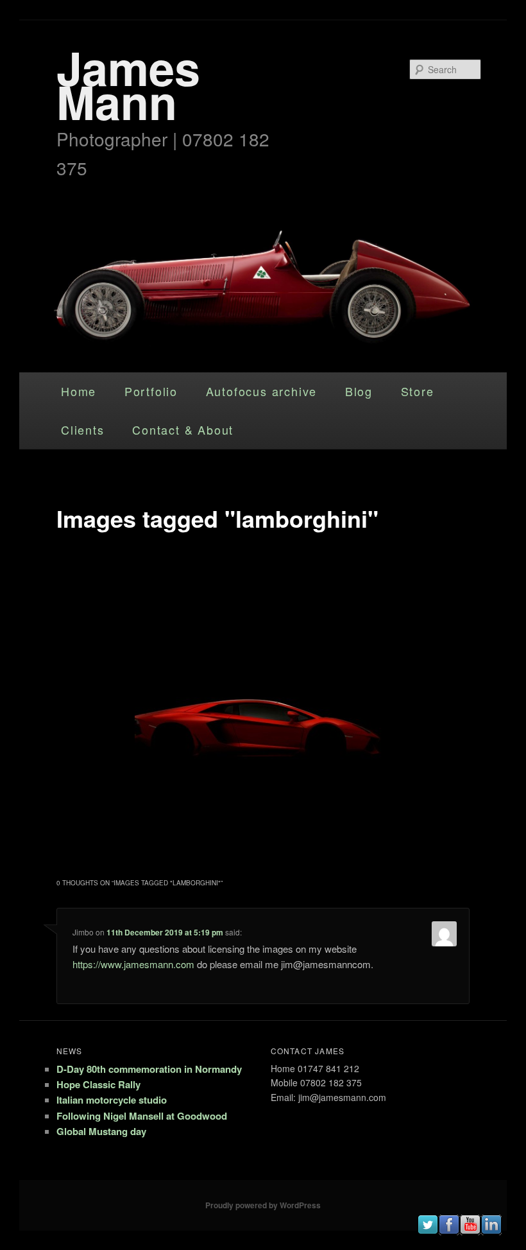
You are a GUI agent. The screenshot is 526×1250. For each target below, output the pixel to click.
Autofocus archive (262, 391)
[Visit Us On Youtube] (469, 1231)
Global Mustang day (101, 1131)
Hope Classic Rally (98, 1084)
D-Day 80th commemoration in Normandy (149, 1069)
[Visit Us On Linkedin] (491, 1231)
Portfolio (151, 391)
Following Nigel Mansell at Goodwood (141, 1116)
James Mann (128, 84)
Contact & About (182, 429)
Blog (359, 391)
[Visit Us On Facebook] (448, 1231)
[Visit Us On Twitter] (427, 1231)
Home (78, 391)
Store (417, 391)
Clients (83, 429)
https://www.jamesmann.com (133, 964)
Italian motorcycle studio (111, 1100)
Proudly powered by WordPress (263, 1205)
